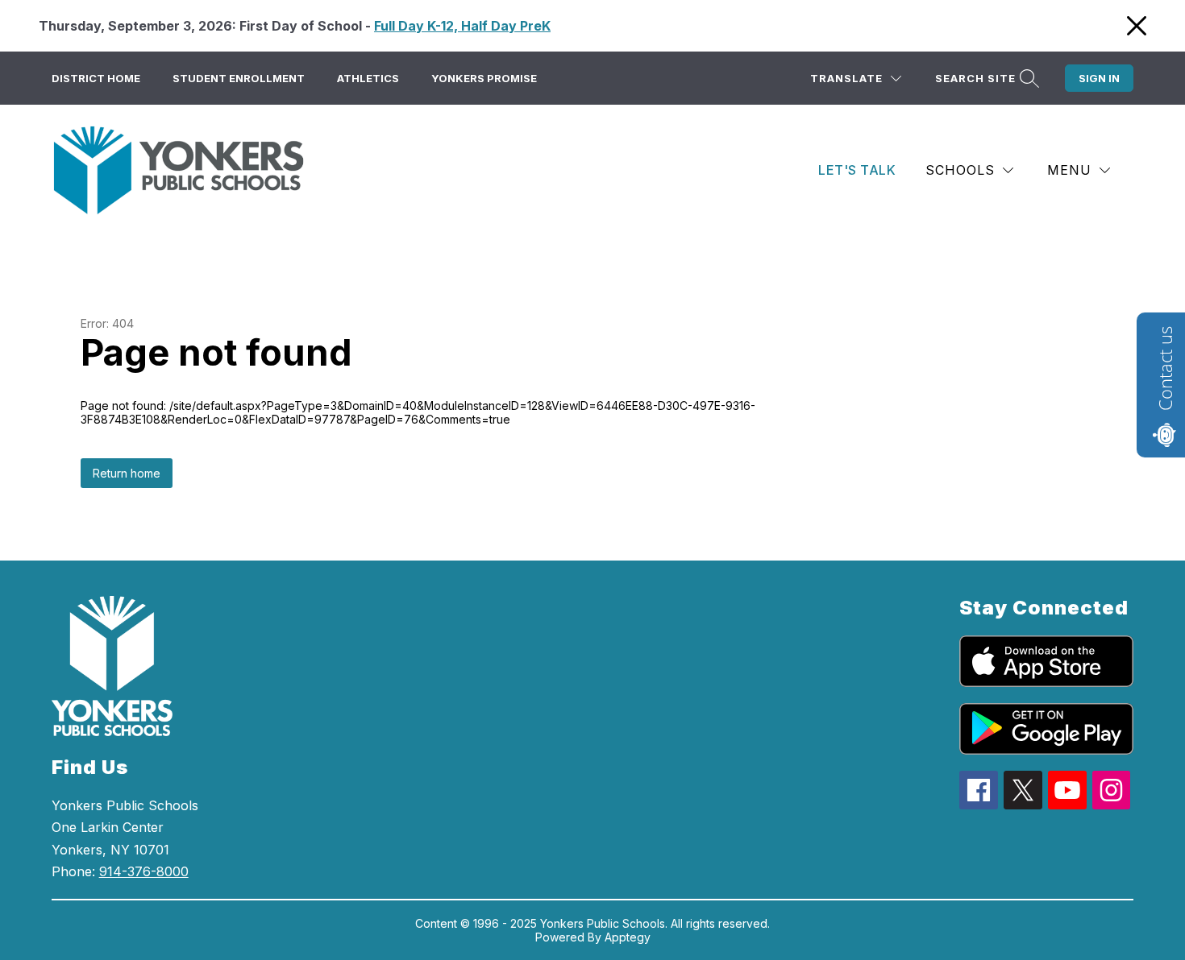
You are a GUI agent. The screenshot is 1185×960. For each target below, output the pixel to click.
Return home (126, 473)
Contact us (1164, 368)
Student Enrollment (239, 78)
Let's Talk (857, 170)
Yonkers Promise (484, 78)
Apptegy (628, 937)
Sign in (1099, 78)
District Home (96, 78)
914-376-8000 (144, 871)
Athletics (368, 78)
